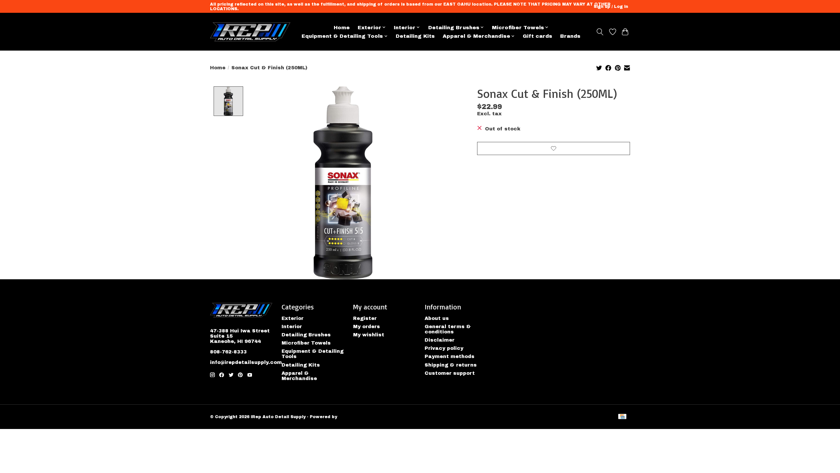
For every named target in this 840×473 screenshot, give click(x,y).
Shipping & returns (451, 365)
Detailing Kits (415, 36)
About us (437, 318)
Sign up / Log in (611, 6)
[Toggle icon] (600, 32)
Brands (570, 36)
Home (342, 27)
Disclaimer (439, 340)
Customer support (450, 373)
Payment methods (449, 356)
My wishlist (368, 334)
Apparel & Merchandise (299, 376)
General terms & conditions (448, 329)
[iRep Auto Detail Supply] (250, 31)
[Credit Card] (622, 417)
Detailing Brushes (306, 334)
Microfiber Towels (306, 343)
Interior (292, 326)
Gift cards (537, 36)
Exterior (293, 318)
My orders (366, 326)
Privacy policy (444, 348)
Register (365, 318)
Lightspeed (351, 417)
